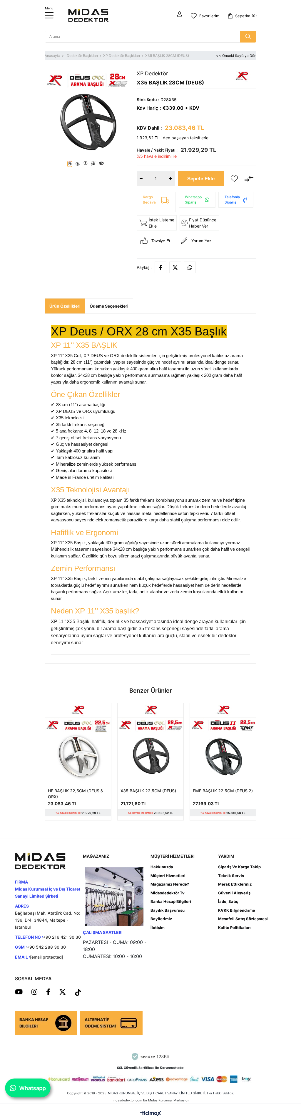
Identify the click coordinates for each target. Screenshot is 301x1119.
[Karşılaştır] (249, 178)
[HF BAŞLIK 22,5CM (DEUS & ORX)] (78, 751)
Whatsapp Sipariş (193, 199)
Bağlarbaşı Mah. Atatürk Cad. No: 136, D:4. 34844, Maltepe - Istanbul (47, 920)
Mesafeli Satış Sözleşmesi (243, 918)
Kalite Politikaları (234, 927)
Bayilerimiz (161, 918)
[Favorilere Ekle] (234, 178)
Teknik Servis (231, 875)
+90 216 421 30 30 (62, 937)
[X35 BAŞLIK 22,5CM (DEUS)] (151, 751)
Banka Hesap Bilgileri (170, 901)
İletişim (157, 927)
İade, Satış (228, 901)
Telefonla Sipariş (232, 199)
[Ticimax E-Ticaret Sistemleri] (150, 1113)
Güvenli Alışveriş (234, 893)
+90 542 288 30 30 (46, 947)
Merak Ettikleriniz (235, 884)
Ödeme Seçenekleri (109, 306)
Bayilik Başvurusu (167, 910)
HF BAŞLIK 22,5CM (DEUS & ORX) (75, 793)
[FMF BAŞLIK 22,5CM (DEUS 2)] (223, 751)
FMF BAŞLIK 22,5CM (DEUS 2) (223, 790)
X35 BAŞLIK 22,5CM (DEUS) (148, 790)
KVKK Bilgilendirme (236, 910)
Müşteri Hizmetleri (167, 875)
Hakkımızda (161, 866)
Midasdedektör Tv (167, 893)
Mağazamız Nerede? (169, 884)
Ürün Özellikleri (65, 306)
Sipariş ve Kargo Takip (239, 866)
